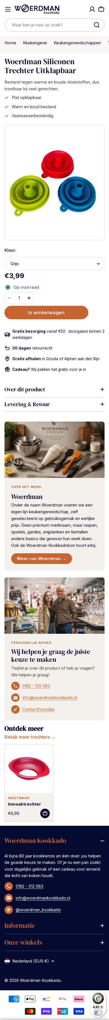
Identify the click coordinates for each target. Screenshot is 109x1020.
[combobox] (54, 25)
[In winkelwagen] (45, 813)
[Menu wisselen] (7, 9)
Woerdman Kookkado (40, 980)
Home (10, 42)
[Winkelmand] (101, 9)
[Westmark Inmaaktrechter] (29, 768)
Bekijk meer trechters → (30, 737)
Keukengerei (35, 42)
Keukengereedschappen (77, 42)
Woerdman (26, 496)
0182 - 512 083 (36, 685)
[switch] (98, 1012)
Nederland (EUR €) (30, 961)
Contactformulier (38, 709)
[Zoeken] (96, 25)
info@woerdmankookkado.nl (49, 697)
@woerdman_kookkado (38, 909)
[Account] (92, 9)
